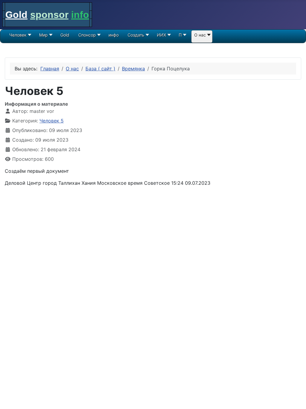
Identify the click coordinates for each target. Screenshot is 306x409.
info (80, 14)
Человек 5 (51, 121)
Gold (16, 14)
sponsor (49, 14)
